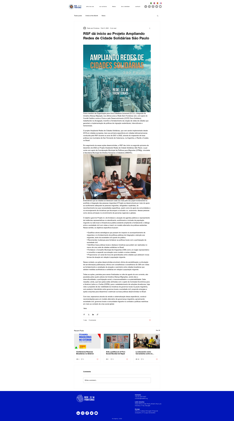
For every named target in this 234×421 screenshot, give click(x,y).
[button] (157, 15)
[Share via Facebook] (84, 314)
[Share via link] (97, 314)
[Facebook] (153, 6)
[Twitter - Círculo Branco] (91, 413)
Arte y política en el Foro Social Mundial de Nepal (115, 353)
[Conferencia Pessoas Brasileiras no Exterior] (87, 341)
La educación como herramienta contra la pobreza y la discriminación (146, 353)
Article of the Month (91, 15)
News (103, 15)
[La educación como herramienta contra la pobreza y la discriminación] (146, 341)
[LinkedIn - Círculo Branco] (78, 413)
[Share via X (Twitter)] (88, 314)
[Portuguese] (150, 3)
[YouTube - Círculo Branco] (96, 413)
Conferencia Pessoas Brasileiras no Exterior (85, 353)
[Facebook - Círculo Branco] (87, 413)
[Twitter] (156, 6)
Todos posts (78, 15)
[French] (160, 3)
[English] (153, 3)
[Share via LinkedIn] (93, 314)
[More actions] (150, 28)
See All (158, 330)
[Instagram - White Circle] (82, 413)
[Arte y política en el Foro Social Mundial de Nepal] (117, 341)
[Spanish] (156, 3)
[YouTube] (160, 6)
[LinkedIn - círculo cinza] (145, 6)
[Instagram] (149, 6)
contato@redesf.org (141, 398)
